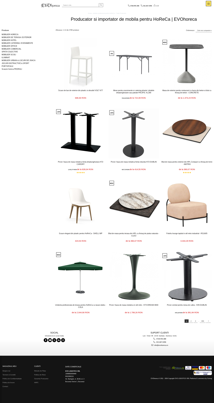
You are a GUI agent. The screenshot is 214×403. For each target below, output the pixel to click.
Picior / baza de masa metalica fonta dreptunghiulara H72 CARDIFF (80, 163)
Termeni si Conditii (9, 375)
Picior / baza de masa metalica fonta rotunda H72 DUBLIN (134, 162)
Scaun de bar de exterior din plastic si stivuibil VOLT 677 (80, 90)
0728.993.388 (161, 339)
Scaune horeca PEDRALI (12, 69)
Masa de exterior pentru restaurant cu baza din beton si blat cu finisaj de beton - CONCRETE (186, 91)
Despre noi (6, 371)
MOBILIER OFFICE (9, 46)
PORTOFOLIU (7, 66)
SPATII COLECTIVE (10, 52)
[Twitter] (54, 340)
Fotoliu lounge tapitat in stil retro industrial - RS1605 (186, 233)
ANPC (36, 382)
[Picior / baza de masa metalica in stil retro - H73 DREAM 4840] (134, 277)
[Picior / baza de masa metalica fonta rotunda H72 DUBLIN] (134, 134)
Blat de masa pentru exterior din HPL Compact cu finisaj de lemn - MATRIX (187, 163)
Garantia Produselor (41, 379)
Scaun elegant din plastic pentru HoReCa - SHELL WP (80, 233)
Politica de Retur (40, 375)
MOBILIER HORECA (10, 34)
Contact (5, 386)
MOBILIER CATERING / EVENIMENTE (17, 43)
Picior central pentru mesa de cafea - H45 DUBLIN (187, 305)
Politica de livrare (9, 382)
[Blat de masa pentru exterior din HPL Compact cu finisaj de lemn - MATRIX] (187, 134)
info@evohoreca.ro (161, 345)
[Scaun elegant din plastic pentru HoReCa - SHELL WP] (81, 205)
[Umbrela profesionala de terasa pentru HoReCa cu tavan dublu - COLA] (81, 277)
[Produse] (208, 3)
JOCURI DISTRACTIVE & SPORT (15, 63)
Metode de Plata (40, 371)
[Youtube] (50, 340)
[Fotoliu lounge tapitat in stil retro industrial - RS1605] (187, 205)
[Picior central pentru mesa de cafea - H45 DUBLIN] (187, 277)
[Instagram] (63, 340)
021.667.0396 (161, 342)
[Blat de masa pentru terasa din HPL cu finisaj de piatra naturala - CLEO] (134, 205)
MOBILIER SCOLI (9, 55)
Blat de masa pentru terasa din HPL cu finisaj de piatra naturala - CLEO (133, 234)
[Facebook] (46, 340)
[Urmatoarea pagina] (208, 321)
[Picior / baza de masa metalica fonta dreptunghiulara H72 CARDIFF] (81, 134)
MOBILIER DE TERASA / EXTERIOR (16, 37)
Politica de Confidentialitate (12, 379)
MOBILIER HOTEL (9, 40)
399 (202, 321)
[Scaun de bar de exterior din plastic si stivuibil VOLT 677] (81, 63)
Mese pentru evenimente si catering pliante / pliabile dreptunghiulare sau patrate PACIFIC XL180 (133, 91)
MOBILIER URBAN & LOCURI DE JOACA (18, 60)
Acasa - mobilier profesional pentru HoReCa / (102, 13)
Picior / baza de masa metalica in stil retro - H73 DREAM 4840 (133, 305)
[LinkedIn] (59, 340)
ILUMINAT (6, 57)
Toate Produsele (121, 13)
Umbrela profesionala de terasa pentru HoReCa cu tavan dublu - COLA (80, 306)
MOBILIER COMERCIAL (11, 49)
